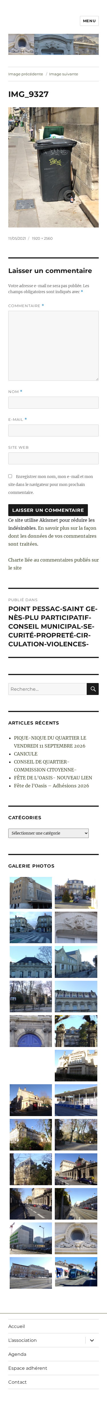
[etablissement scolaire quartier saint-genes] (76, 1100)
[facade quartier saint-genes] (76, 1065)
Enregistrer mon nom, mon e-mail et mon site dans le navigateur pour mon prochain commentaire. (50, 484)
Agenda (17, 1354)
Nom (15, 391)
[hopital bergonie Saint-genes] (31, 1238)
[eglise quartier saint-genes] (31, 1169)
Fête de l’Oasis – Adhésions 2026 (51, 786)
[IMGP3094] (31, 996)
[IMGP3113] (31, 927)
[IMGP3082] (76, 893)
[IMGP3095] (76, 962)
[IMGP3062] (76, 1031)
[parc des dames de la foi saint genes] (76, 1135)
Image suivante (63, 74)
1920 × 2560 (42, 238)
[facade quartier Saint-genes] (76, 996)
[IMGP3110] (31, 893)
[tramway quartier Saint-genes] (76, 1204)
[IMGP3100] (31, 962)
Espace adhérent (27, 1368)
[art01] (76, 1272)
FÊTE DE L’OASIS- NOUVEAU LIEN (53, 778)
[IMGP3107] (76, 927)
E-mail (17, 419)
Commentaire (26, 305)
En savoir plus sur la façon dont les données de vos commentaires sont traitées (52, 536)
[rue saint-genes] (31, 1204)
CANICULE (25, 754)
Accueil (16, 1326)
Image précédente (25, 74)
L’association (22, 1340)
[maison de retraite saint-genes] (31, 1135)
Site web (18, 447)
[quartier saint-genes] (31, 1065)
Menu (89, 20)
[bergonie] (31, 1273)
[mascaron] (76, 1238)
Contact (17, 1382)
